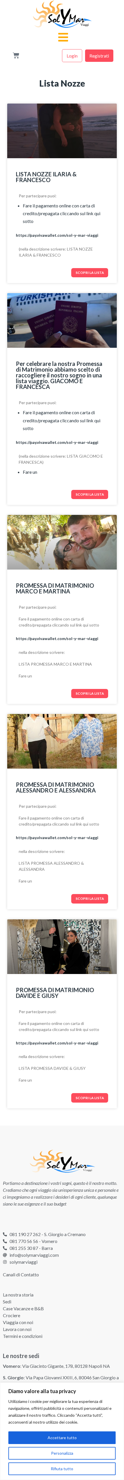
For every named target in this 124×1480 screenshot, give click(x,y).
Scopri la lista (90, 272)
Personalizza (62, 1453)
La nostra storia (18, 1294)
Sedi (7, 1301)
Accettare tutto (62, 1437)
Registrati (99, 55)
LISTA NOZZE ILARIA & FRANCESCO (46, 177)
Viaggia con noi (18, 1322)
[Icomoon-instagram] (30, 1220)
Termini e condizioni (22, 1336)
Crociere (11, 1315)
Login (72, 55)
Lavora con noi (17, 1329)
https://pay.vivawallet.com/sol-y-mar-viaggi (57, 235)
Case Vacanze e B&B (23, 1308)
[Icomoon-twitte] (5, 1220)
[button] (63, 36)
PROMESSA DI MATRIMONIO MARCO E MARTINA (55, 588)
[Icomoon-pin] (43, 1220)
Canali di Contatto (21, 1274)
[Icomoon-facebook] (18, 1220)
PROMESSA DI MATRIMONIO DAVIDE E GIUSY (55, 992)
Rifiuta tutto (62, 1468)
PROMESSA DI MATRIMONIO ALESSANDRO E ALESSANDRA (56, 787)
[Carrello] (16, 56)
